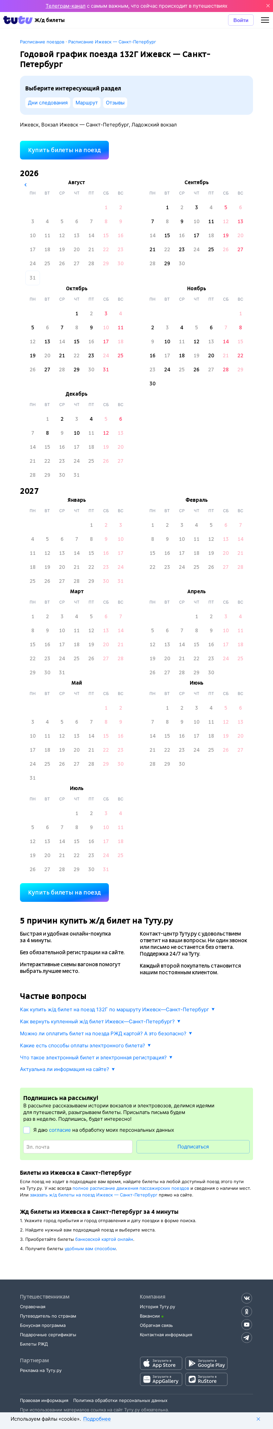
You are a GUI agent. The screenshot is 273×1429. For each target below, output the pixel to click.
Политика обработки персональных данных (120, 1400)
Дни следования (48, 102)
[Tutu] (18, 20)
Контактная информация (166, 1334)
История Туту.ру (157, 1306)
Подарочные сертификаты (48, 1334)
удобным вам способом (90, 1248)
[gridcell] (106, 208)
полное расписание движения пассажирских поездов (131, 1188)
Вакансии (150, 1316)
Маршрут (87, 102)
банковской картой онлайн (104, 1239)
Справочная (32, 1306)
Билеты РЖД (34, 1344)
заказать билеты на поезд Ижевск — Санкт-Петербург (93, 1194)
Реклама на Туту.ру (41, 1370)
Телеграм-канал (66, 6)
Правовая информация (44, 1400)
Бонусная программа (43, 1325)
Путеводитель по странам (48, 1316)
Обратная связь (156, 1325)
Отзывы (115, 102)
